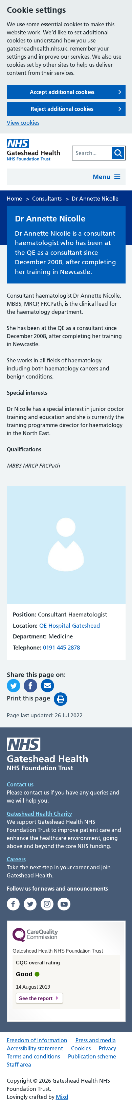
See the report (35, 998)
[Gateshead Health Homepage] (33, 149)
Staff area (19, 1064)
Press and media (95, 1040)
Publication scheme (92, 1056)
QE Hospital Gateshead (69, 625)
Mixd (62, 1096)
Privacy (107, 1048)
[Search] (118, 153)
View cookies (23, 122)
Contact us (20, 784)
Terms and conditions (33, 1056)
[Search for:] (91, 153)
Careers (16, 859)
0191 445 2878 (61, 647)
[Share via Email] (47, 685)
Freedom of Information (37, 1040)
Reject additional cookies (62, 109)
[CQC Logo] (35, 940)
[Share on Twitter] (13, 685)
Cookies (81, 1048)
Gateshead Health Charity (39, 813)
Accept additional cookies (62, 92)
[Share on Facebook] (30, 685)
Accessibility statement (35, 1048)
